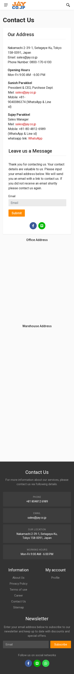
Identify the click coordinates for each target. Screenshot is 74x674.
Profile (55, 577)
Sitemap (18, 607)
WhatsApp (35, 138)
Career (18, 595)
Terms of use (18, 589)
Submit (17, 213)
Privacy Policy (18, 583)
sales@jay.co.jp (25, 92)
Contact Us (18, 601)
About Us (18, 577)
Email (11, 196)
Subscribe (60, 644)
